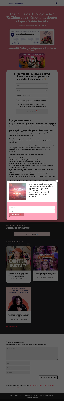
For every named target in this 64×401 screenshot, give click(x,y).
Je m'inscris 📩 (16, 214)
